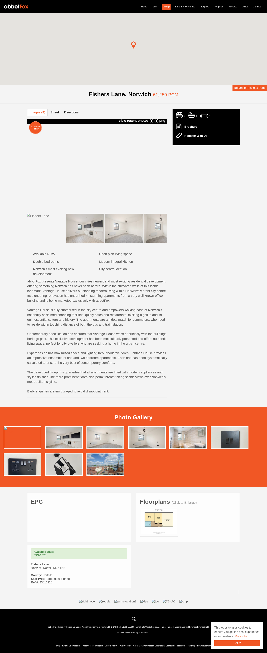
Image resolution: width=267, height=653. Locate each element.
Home (144, 6)
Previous (21, 164)
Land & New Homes (185, 6)
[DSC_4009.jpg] (105, 465)
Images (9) (37, 112)
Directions (71, 112)
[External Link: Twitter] (133, 618)
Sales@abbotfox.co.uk (178, 627)
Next (173, 164)
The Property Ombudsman (199, 646)
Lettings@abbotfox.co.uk (208, 627)
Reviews (232, 6)
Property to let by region (92, 646)
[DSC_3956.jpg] (64, 438)
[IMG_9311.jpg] (64, 466)
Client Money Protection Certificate (148, 646)
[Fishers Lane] (159, 521)
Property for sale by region (68, 646)
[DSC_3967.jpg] (188, 438)
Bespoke (205, 6)
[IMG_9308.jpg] (229, 440)
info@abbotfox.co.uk (151, 627)
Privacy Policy (125, 646)
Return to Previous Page (250, 87)
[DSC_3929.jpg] (105, 438)
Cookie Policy (111, 646)
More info (241, 636)
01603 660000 (128, 627)
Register (219, 6)
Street (54, 112)
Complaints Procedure (175, 646)
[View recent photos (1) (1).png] (22, 430)
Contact (257, 6)
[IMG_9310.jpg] (22, 466)
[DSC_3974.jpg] (147, 438)
